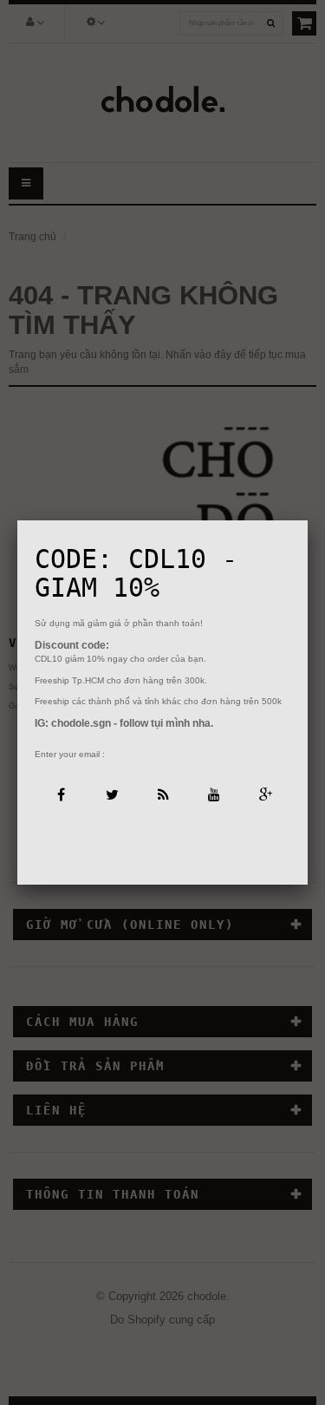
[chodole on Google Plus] (265, 793)
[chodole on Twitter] (111, 793)
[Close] (307, 520)
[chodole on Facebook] (60, 793)
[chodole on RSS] (162, 793)
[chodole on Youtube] (213, 793)
